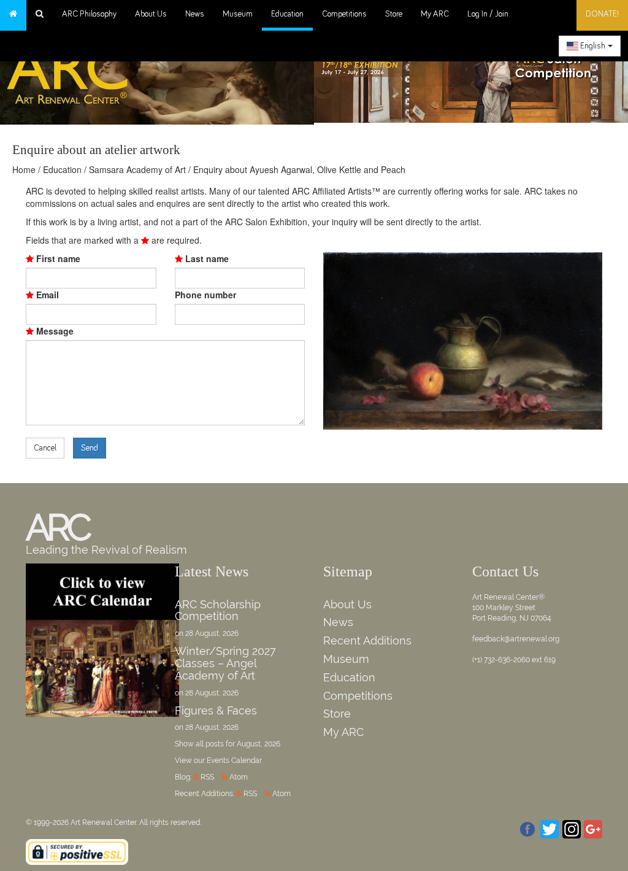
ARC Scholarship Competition (218, 610)
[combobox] (590, 46)
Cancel (45, 448)
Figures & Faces (216, 710)
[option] (471, 74)
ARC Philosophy (89, 14)
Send (89, 448)
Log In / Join (487, 14)
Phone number (205, 294)
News (194, 14)
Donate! (602, 14)
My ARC (435, 14)
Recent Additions (367, 640)
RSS (207, 777)
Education (287, 14)
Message (54, 331)
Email (46, 294)
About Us (151, 14)
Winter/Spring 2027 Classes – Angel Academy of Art (225, 663)
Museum (238, 14)
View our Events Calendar (218, 760)
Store (393, 14)
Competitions (344, 14)
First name (57, 258)
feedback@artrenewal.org (515, 639)
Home (24, 169)
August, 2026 (258, 744)
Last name (206, 258)
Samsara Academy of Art (137, 169)
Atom (238, 777)
